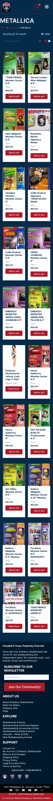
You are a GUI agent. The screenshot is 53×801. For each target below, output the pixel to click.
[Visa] (11, 790)
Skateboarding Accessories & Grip (21, 728)
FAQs (5, 711)
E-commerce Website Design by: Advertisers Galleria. (26, 798)
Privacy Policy (10, 760)
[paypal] (23, 790)
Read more (14, 389)
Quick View (14, 71)
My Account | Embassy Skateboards (22, 751)
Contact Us (9, 748)
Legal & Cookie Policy (14, 763)
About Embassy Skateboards (18, 702)
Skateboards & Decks (14, 722)
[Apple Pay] (29, 790)
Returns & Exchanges (14, 754)
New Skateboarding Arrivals (17, 737)
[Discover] (36, 790)
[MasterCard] (17, 790)
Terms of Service (12, 766)
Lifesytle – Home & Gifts (15, 734)
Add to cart (14, 96)
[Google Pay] (42, 790)
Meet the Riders (11, 705)
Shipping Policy (11, 757)
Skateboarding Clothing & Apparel (21, 725)
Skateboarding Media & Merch (19, 731)
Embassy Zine (10, 708)
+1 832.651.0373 (33, 770)
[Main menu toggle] (46, 6)
